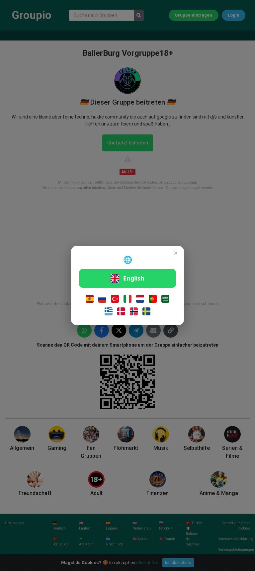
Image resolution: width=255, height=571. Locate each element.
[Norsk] (133, 311)
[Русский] (102, 298)
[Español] (89, 298)
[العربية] (165, 298)
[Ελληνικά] (108, 311)
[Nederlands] (140, 298)
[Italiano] (127, 298)
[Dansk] (121, 311)
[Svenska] (146, 311)
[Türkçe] (115, 298)
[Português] (152, 298)
